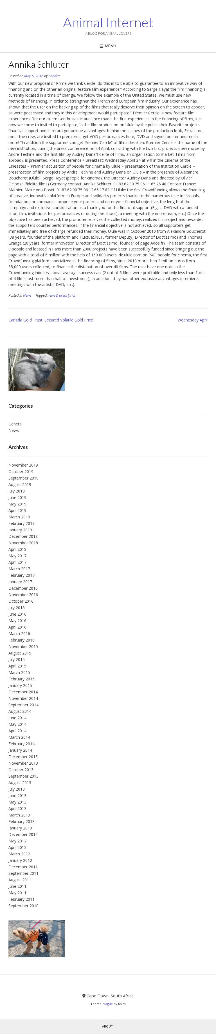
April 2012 (17, 847)
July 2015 (16, 659)
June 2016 (17, 614)
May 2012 (17, 841)
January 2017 (20, 581)
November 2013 (23, 763)
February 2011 (21, 899)
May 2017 (17, 555)
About (107, 1026)
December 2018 (23, 536)
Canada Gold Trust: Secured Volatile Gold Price (50, 320)
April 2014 (17, 730)
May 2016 (17, 620)
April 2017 (17, 562)
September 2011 (23, 873)
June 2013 (17, 795)
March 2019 (19, 517)
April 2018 (17, 549)
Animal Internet (108, 22)
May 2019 (17, 504)
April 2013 (17, 808)
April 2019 (17, 510)
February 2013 (21, 821)
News (27, 295)
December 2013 (23, 756)
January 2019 (20, 529)
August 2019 (19, 484)
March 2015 (19, 672)
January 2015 (20, 685)
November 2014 (23, 698)
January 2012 (20, 860)
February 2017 (21, 575)
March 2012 (19, 854)
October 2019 (20, 471)
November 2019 (23, 465)
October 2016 (20, 601)
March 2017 (19, 568)
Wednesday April (192, 320)
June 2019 (17, 497)
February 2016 (21, 640)
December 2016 (23, 588)
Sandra (54, 76)
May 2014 (17, 724)
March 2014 (19, 737)
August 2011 (19, 879)
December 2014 (23, 691)
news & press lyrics (62, 295)
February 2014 (21, 743)
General (15, 424)
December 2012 (23, 834)
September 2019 (23, 478)
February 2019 (21, 523)
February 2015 (21, 679)
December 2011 (23, 866)
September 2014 (23, 704)
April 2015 (17, 666)
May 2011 (17, 892)
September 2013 (23, 776)
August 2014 (19, 711)
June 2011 (17, 886)
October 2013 (20, 769)
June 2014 (17, 717)
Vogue (108, 1004)
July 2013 (16, 789)
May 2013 (17, 802)
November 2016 (23, 594)
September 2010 (23, 905)
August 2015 (19, 653)
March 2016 (19, 633)
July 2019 (16, 491)
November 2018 (23, 542)
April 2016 (17, 627)
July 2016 (16, 607)
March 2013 (19, 815)
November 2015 (23, 646)
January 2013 (20, 828)
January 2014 (20, 750)
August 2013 (19, 782)
